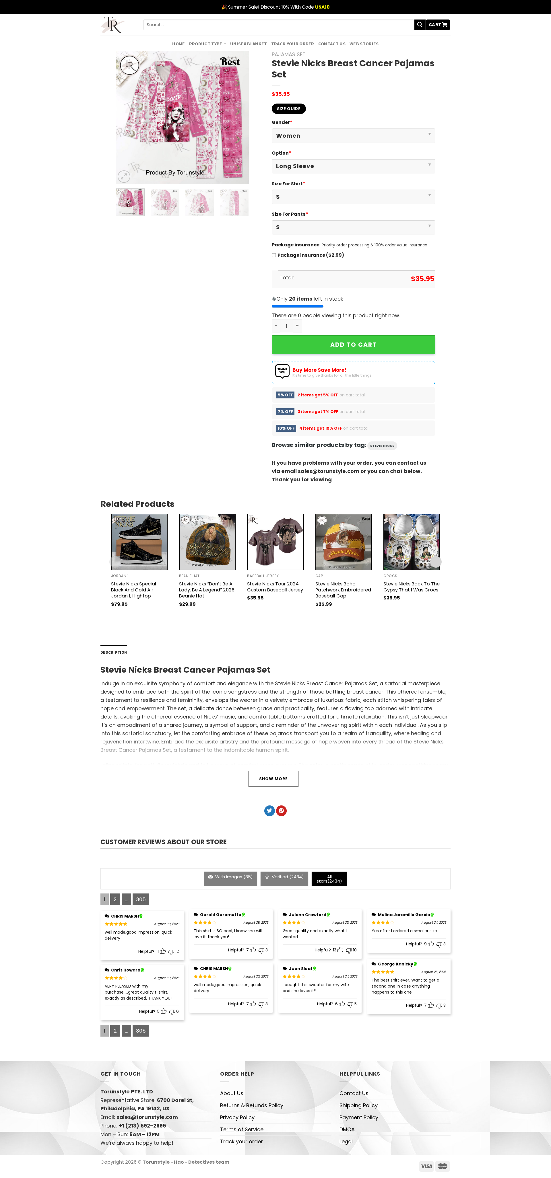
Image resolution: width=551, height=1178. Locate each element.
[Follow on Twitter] (269, 810)
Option (281, 153)
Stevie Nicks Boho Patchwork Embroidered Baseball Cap (343, 590)
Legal (346, 1141)
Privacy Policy (237, 1117)
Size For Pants (290, 214)
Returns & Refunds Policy (251, 1105)
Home (178, 43)
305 (141, 899)
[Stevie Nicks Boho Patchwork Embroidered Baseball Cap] (343, 542)
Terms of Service (241, 1129)
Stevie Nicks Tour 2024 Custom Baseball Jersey (275, 587)
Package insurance (295, 245)
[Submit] (419, 25)
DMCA (347, 1129)
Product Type (205, 43)
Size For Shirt (288, 183)
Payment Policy (358, 1117)
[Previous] (126, 117)
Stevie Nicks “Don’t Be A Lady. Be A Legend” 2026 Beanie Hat (206, 590)
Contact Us (332, 43)
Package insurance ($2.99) (311, 255)
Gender (282, 122)
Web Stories (364, 43)
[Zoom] (124, 176)
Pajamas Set (289, 54)
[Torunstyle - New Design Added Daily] (117, 25)
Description (113, 652)
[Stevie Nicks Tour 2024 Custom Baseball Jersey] (275, 542)
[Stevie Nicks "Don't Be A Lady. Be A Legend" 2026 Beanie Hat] (207, 542)
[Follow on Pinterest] (281, 810)
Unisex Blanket (248, 43)
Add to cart (353, 344)
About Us (231, 1093)
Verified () (287, 877)
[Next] (239, 117)
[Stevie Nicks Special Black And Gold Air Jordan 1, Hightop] (139, 542)
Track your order (292, 43)
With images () (233, 877)
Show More (273, 779)
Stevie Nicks (382, 445)
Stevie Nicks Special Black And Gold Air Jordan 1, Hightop (133, 590)
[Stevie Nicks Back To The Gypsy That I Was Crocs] (411, 542)
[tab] (113, 652)
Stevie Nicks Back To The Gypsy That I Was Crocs (411, 587)
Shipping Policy (358, 1105)
